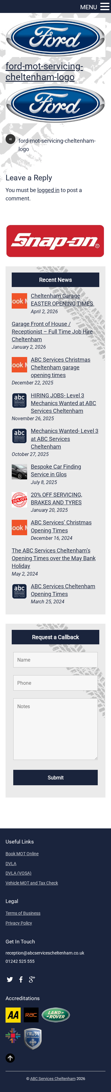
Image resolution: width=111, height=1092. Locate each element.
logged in (48, 190)
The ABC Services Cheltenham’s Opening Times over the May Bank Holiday (54, 558)
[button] (104, 7)
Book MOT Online (22, 853)
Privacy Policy (19, 923)
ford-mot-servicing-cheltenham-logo (44, 71)
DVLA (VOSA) (18, 873)
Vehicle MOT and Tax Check (32, 883)
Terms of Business (23, 913)
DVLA (11, 863)
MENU (88, 7)
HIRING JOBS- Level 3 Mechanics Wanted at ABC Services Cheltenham (63, 403)
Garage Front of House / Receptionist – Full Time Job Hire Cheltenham (52, 332)
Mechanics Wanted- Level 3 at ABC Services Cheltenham (64, 439)
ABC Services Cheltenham (53, 1078)
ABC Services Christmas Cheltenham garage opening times (60, 367)
